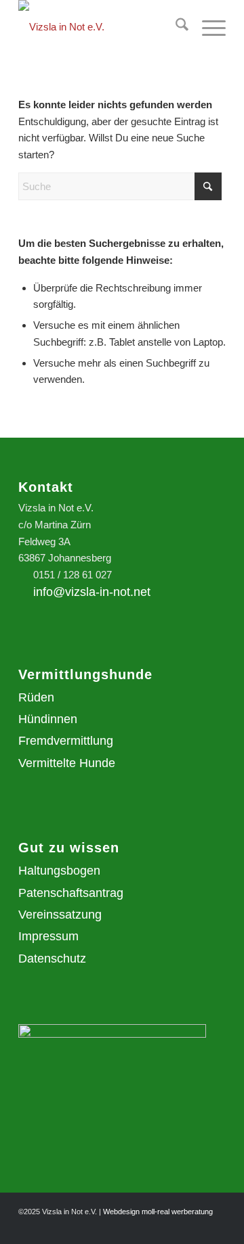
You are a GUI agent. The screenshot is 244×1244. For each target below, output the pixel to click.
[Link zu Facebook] (215, 1227)
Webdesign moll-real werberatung (158, 1211)
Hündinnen (47, 719)
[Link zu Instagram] (195, 1227)
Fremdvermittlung (65, 740)
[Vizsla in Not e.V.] (101, 27)
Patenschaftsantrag (70, 893)
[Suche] (175, 27)
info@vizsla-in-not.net (91, 592)
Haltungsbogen (59, 870)
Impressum (48, 936)
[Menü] (207, 27)
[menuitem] (175, 27)
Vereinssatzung (60, 914)
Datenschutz (52, 958)
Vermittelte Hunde (66, 763)
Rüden (36, 697)
